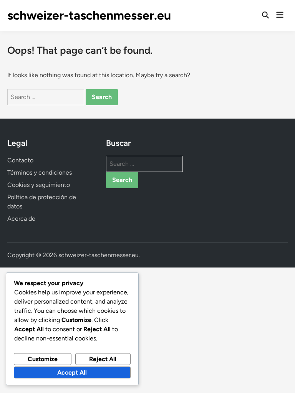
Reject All (102, 359)
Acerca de (21, 218)
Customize (43, 359)
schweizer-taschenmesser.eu (89, 15)
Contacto (20, 160)
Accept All (72, 372)
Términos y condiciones (39, 172)
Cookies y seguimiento (38, 184)
